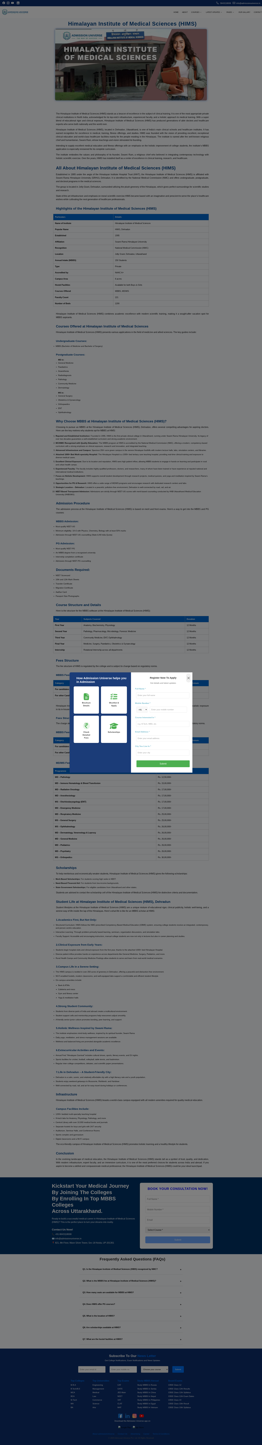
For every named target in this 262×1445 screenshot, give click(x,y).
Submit (163, 764)
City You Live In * (143, 746)
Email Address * (142, 732)
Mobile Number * (142, 703)
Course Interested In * (145, 717)
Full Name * (140, 689)
